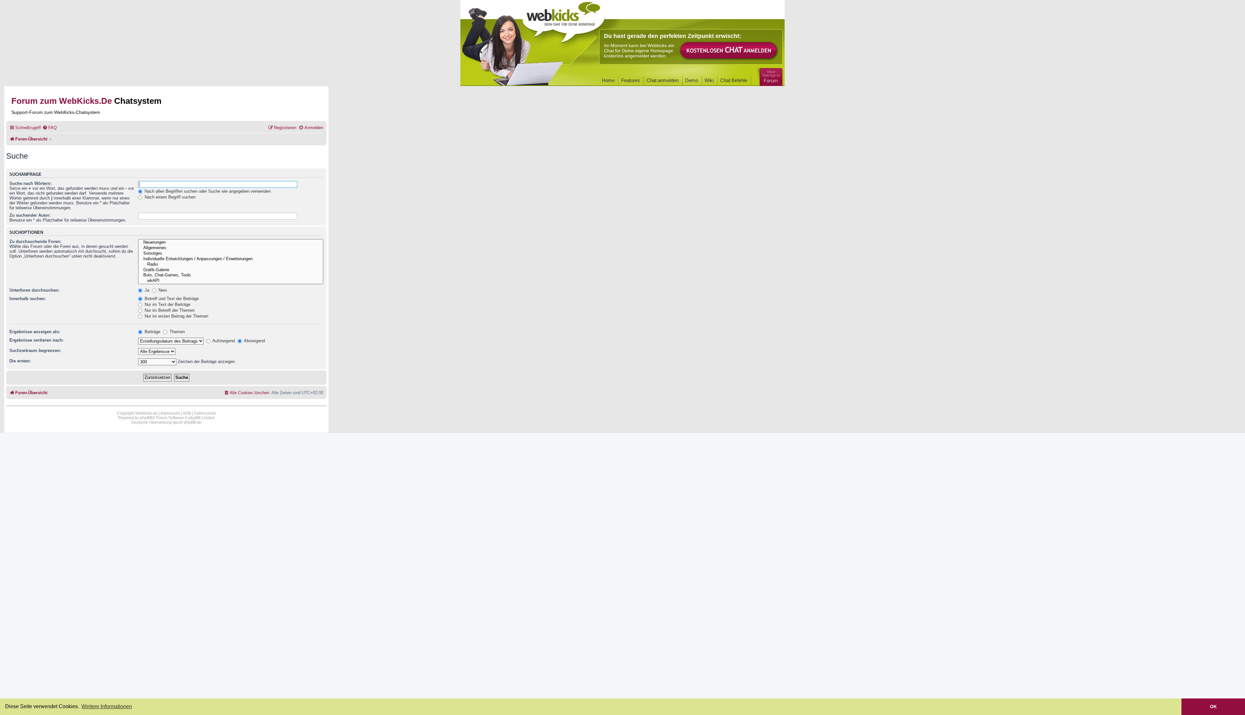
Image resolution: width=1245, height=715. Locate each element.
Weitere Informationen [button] (106, 706)
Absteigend (254, 340)
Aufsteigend (223, 340)
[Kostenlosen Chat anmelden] (729, 51)
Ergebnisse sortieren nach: (36, 340)
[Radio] (231, 264)
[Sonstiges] (231, 253)
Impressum (170, 413)
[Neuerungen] (231, 242)
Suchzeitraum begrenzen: (35, 350)
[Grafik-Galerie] (231, 270)
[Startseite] (564, 20)
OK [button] (1213, 706)
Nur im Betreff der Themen (169, 310)
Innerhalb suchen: (27, 298)
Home (608, 80)
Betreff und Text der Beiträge (171, 298)
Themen (176, 331)
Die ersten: (20, 360)
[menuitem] (49, 127)
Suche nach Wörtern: (30, 183)
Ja (146, 290)
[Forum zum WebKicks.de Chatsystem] (770, 76)
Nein (162, 290)
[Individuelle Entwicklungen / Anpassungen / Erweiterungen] (231, 259)
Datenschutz (205, 413)
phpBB (146, 418)
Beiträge (151, 331)
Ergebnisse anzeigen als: (34, 331)
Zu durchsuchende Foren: (35, 241)
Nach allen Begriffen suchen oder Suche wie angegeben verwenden (207, 191)
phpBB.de (192, 422)
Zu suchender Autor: (30, 215)
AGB (187, 413)
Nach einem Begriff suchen (169, 197)
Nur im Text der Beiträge (166, 304)
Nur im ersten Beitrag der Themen (175, 316)
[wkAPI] (231, 281)
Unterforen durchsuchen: (34, 290)
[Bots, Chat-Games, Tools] (231, 275)
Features (630, 80)
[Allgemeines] (231, 248)
